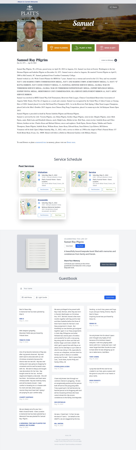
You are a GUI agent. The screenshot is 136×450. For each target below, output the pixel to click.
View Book (69, 246)
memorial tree (41, 142)
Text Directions (44, 189)
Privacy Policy (62, 441)
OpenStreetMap (70, 444)
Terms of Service (73, 441)
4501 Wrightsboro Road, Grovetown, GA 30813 (50, 210)
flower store (71, 142)
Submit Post (110, 297)
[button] (28, 177)
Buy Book (80, 246)
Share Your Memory (108, 264)
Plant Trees (58, 189)
